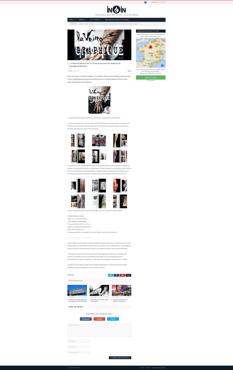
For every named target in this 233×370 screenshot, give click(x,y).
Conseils (81, 20)
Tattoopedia (94, 20)
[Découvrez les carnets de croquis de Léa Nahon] (99, 291)
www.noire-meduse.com (109, 232)
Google (99, 319)
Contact (148, 367)
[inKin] (116, 10)
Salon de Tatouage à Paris (159, 367)
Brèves (129, 71)
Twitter (113, 319)
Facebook (86, 319)
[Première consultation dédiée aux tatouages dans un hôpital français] (77, 291)
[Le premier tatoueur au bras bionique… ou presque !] (121, 291)
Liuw (70, 71)
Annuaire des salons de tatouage (117, 20)
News (71, 20)
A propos (142, 367)
